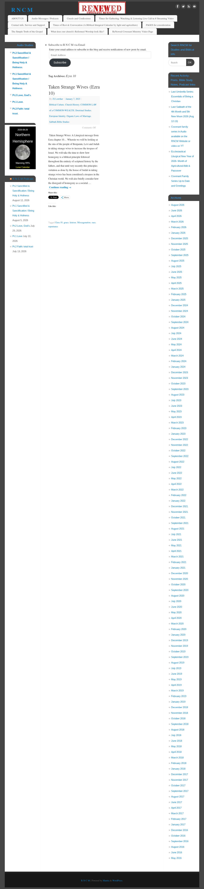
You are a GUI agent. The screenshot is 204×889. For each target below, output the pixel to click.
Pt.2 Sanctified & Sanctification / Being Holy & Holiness (23, 191)
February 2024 (178, 361)
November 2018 (179, 712)
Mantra (106, 880)
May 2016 (176, 858)
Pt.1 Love (17, 101)
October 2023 (178, 383)
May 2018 (176, 746)
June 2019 (176, 673)
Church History (72, 104)
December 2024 (179, 305)
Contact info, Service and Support (28, 24)
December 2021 (179, 506)
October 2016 (178, 835)
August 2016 (177, 846)
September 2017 (179, 791)
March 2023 (177, 422)
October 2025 (178, 249)
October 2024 (178, 316)
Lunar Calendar (23, 167)
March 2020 (177, 623)
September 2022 (179, 456)
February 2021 (178, 562)
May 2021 (176, 545)
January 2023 (178, 433)
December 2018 (179, 707)
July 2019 (176, 668)
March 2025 (177, 288)
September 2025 (179, 255)
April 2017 (176, 807)
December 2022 (179, 439)
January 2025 (178, 299)
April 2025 (176, 283)
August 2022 (177, 461)
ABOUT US (17, 18)
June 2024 (176, 338)
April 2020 (176, 618)
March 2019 (177, 690)
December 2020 (179, 573)
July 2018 (176, 735)
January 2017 (178, 824)
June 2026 (176, 210)
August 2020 (177, 595)
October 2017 (178, 785)
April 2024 (176, 350)
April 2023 (176, 417)
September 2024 (179, 322)
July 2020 (176, 601)
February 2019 (178, 696)
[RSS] (188, 7)
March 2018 (177, 757)
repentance (53, 226)
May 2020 (176, 612)
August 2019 (177, 662)
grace (66, 222)
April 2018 (176, 752)
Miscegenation (84, 222)
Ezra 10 (58, 222)
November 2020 (179, 579)
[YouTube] (194, 7)
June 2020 (176, 606)
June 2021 (176, 539)
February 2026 (178, 227)
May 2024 (176, 344)
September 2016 (179, 841)
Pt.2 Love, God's (21, 95)
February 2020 (178, 629)
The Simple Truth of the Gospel (27, 31)
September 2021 (179, 523)
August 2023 (177, 394)
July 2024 (176, 333)
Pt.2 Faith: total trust (22, 246)
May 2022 (176, 478)
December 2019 (179, 640)
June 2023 (176, 405)
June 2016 (176, 852)
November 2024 (179, 311)
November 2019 (179, 646)
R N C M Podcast (22, 178)
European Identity (57, 116)
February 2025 (178, 294)
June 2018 (176, 740)
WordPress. (117, 880)
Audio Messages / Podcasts (45, 18)
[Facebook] (177, 7)
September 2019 (179, 657)
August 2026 (177, 205)
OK (189, 62)
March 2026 (177, 221)
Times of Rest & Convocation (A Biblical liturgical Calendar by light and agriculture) (95, 24)
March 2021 (177, 556)
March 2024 (177, 355)
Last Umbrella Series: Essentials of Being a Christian (182, 96)
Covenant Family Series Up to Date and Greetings (180, 181)
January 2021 (178, 567)
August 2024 (177, 327)
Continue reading (60, 187)
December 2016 (179, 830)
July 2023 (176, 400)
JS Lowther (58, 98)
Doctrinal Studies (83, 110)
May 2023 (176, 411)
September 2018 (179, 724)
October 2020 (178, 584)
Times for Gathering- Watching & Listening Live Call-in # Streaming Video (136, 18)
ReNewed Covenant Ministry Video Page (132, 31)
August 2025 (177, 260)
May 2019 (176, 679)
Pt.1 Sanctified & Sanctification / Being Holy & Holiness (23, 210)
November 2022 (179, 445)
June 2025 (176, 271)
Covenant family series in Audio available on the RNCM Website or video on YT (180, 136)
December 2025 (179, 238)
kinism (73, 222)
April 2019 (176, 685)
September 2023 (179, 389)
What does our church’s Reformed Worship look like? (77, 31)
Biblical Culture (56, 104)
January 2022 (178, 500)
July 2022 (176, 467)
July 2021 (176, 534)
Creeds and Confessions (79, 18)
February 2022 (178, 495)
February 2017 (178, 819)
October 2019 (178, 651)
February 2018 (178, 763)
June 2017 (176, 802)
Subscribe (60, 62)
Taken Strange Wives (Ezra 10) (74, 89)
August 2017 (177, 796)
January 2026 (178, 232)
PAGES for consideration (158, 24)
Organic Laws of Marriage (79, 116)
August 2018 (177, 729)
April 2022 (176, 484)
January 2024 (178, 366)
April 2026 (176, 216)
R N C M (22, 10)
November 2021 (179, 512)
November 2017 (179, 779)
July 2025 (176, 266)
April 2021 (176, 551)
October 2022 (178, 450)
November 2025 (179, 244)
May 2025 (176, 277)
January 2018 (178, 768)
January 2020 (178, 634)
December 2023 (179, 372)
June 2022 (176, 472)
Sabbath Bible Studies (59, 121)
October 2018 (178, 718)
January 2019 (178, 701)
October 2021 (178, 517)
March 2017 (177, 813)
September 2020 (179, 590)
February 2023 (178, 428)
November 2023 (179, 378)
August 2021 (177, 528)
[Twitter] (183, 7)
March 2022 (177, 489)
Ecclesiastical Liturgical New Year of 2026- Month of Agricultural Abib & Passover (182, 161)
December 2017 (179, 774)
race (93, 222)
